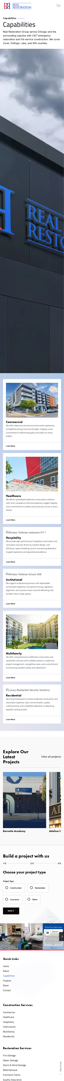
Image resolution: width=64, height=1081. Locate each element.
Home (6, 966)
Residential (8, 1036)
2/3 (32, 863)
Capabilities (9, 975)
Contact (7, 990)
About (6, 971)
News (6, 985)
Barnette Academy (14, 831)
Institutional (9, 1026)
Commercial (9, 1012)
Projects (7, 980)
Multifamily (9, 1031)
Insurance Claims (11, 1075)
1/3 (4, 863)
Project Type (8, 881)
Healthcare (8, 1017)
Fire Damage (9, 1055)
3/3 (59, 863)
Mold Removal (10, 1070)
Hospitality (8, 1022)
